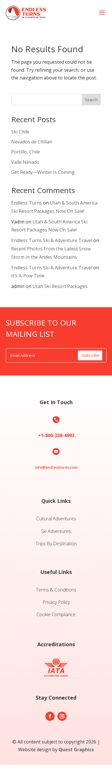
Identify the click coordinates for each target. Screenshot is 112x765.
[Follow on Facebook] (50, 716)
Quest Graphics (76, 749)
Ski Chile (20, 132)
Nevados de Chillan (31, 142)
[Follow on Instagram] (62, 716)
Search (91, 99)
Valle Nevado (25, 162)
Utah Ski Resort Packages (60, 286)
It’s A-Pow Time (28, 275)
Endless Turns (26, 203)
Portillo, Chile (25, 152)
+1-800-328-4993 (56, 435)
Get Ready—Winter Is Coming (43, 172)
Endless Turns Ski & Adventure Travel (51, 240)
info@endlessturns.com (56, 467)
